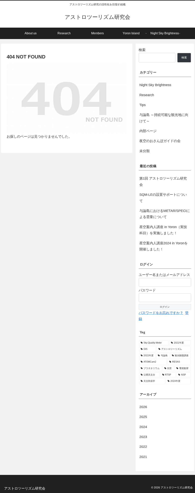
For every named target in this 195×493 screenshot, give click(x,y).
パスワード (147, 290)
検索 (142, 50)
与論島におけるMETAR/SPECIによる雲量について (164, 214)
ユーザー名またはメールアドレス (164, 275)
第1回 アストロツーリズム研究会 (163, 181)
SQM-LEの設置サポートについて (163, 198)
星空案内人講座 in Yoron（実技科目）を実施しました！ (163, 230)
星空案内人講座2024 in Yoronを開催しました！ (163, 246)
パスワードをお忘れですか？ (161, 313)
